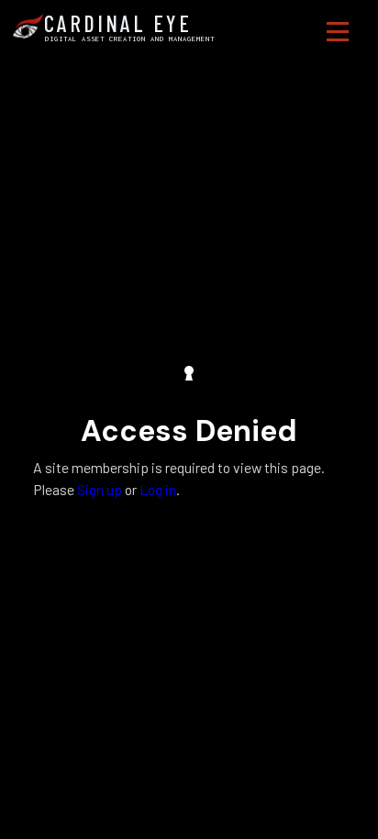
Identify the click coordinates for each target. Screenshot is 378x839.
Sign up (99, 489)
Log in (157, 489)
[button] (337, 31)
